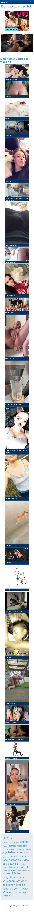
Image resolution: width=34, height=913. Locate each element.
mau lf (9, 873)
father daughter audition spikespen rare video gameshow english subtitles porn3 (15, 881)
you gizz (18, 849)
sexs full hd (22, 864)
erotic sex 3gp (26, 849)
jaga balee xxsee (12, 852)
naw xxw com (11, 849)
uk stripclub (15, 842)
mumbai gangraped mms (13, 867)
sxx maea (12, 846)
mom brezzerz (6, 842)
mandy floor (27, 853)
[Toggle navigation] (30, 2)
